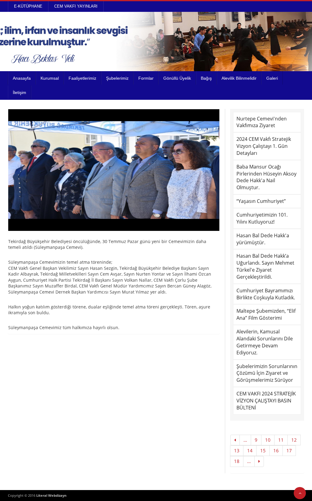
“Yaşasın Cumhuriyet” (261, 201)
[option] (114, 170)
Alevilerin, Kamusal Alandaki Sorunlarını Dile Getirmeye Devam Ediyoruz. (264, 342)
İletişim (19, 92)
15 (263, 450)
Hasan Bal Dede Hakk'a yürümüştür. (262, 239)
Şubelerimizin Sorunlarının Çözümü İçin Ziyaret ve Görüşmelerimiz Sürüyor (266, 373)
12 (294, 440)
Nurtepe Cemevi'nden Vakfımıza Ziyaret (261, 122)
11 (281, 440)
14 (250, 450)
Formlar (146, 78)
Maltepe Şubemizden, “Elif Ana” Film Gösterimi (266, 314)
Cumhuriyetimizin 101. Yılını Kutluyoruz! (262, 218)
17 (289, 450)
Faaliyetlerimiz (82, 78)
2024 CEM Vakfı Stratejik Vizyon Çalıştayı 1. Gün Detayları (263, 146)
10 (268, 440)
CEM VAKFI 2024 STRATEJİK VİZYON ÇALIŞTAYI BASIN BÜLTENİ (266, 400)
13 (236, 450)
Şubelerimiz (117, 78)
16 (276, 450)
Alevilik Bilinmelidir (239, 78)
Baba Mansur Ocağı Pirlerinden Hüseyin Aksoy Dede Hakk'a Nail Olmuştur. (266, 177)
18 (236, 461)
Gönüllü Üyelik (177, 78)
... (245, 440)
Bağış (206, 78)
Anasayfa (22, 78)
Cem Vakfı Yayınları (76, 6)
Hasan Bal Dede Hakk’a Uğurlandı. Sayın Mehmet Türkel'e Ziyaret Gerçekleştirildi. (265, 266)
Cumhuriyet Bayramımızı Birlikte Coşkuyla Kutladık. (265, 294)
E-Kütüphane (28, 6)
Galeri (272, 78)
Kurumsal (50, 78)
